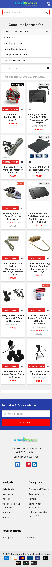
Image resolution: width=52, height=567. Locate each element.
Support (6, 512)
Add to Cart (10, 208)
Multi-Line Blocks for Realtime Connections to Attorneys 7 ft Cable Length (13, 269)
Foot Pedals (9, 37)
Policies (6, 499)
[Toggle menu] (4, 4)
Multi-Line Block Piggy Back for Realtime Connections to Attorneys (39, 267)
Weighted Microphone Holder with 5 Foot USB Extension (13, 318)
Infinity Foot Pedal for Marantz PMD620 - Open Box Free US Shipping (39, 118)
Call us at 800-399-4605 (26, 457)
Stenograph (8, 537)
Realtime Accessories (14, 60)
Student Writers (36, 494)
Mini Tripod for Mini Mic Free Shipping (39, 372)
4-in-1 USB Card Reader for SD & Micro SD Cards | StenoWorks (39, 319)
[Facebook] (17, 464)
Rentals (32, 499)
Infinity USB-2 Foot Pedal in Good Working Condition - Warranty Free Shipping (39, 217)
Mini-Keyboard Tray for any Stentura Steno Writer (13, 216)
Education (7, 494)
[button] (48, 68)
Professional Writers (39, 489)
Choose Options (10, 109)
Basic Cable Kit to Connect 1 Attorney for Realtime (13, 170)
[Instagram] (34, 464)
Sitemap (6, 517)
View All (31, 537)
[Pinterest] (28, 464)
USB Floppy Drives (12, 43)
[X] (23, 464)
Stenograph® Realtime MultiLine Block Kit (13, 117)
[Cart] (48, 4)
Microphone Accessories (15, 54)
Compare (22, 109)
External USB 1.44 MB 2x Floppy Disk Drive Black (39, 170)
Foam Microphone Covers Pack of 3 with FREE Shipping (13, 374)
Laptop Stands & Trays (14, 49)
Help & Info (8, 489)
